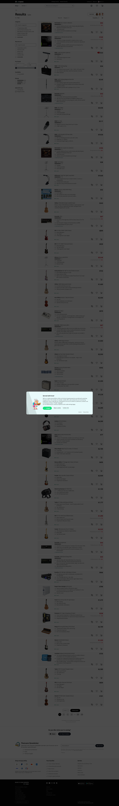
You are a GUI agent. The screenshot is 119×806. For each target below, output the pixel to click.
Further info (66, 408)
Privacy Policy (86, 412)
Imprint (80, 412)
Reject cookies (57, 408)
